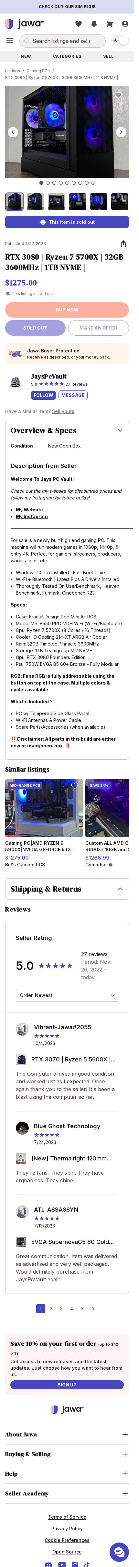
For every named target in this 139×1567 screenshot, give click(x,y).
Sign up (67, 1384)
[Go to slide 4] (61, 183)
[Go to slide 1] (41, 183)
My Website (29, 509)
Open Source (67, 1551)
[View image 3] (56, 201)
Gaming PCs (38, 70)
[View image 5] (99, 201)
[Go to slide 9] (93, 183)
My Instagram (32, 516)
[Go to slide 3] (54, 183)
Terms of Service (67, 1517)
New (26, 56)
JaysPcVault (49, 376)
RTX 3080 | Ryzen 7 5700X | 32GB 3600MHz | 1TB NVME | (61, 77)
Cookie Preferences (67, 1540)
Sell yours (63, 411)
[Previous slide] (13, 132)
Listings (12, 70)
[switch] (120, 40)
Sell (108, 56)
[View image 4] (77, 201)
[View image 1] (14, 201)
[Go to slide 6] (74, 183)
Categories (67, 56)
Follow (43, 395)
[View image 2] (35, 201)
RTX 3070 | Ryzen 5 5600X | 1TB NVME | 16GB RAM (71, 1060)
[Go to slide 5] (67, 183)
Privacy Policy (67, 1528)
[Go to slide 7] (80, 183)
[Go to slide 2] (48, 183)
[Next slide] (121, 132)
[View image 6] (120, 201)
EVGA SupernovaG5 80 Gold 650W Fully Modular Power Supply (70, 1242)
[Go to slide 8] (87, 183)
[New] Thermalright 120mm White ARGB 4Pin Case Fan (69, 1159)
